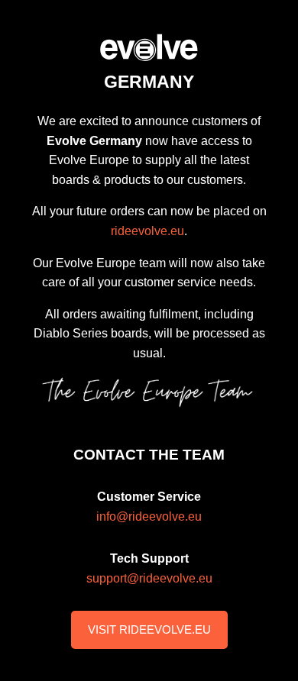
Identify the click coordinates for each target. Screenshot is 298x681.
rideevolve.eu (147, 230)
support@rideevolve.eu (149, 578)
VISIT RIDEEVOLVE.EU (149, 629)
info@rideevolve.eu (149, 516)
